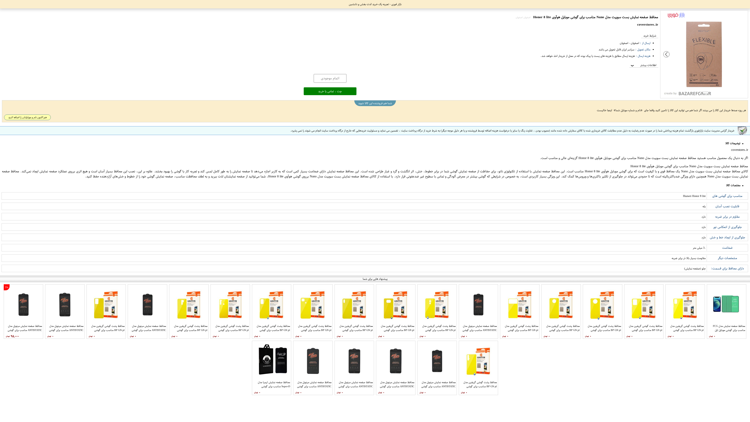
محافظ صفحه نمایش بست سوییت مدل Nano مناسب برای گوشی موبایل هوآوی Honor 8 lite (637, 158)
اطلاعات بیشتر (643, 65)
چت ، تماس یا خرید (330, 91)
